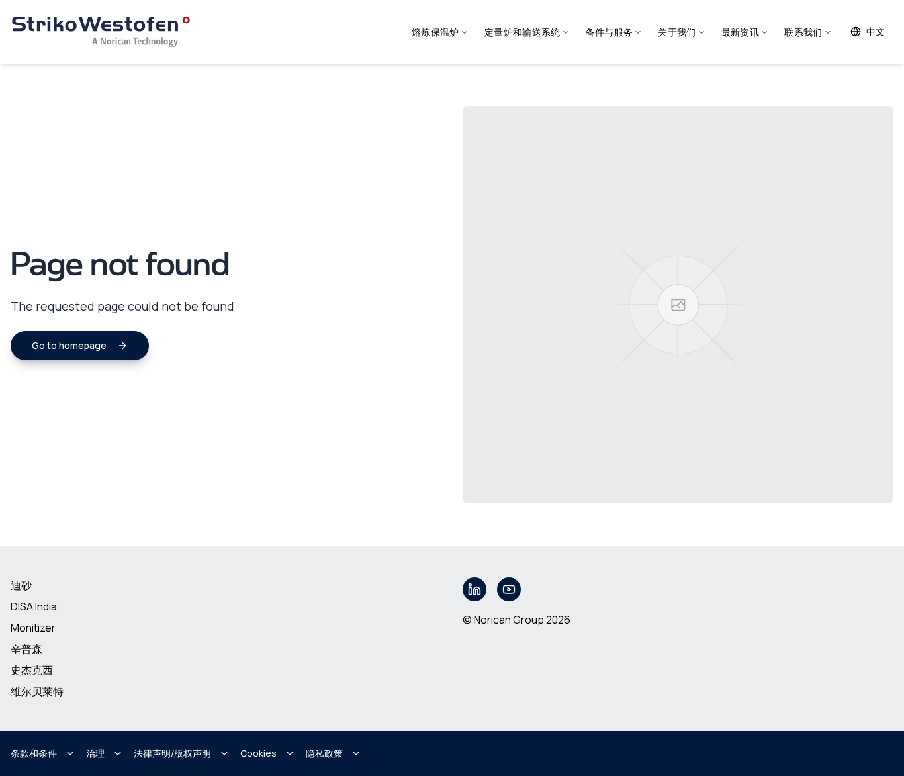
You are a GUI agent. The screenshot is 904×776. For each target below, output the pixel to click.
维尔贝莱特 (37, 691)
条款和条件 (34, 753)
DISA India (34, 606)
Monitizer (33, 627)
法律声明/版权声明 (172, 753)
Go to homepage (69, 345)
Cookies (258, 753)
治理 (95, 753)
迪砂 (21, 585)
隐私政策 (324, 753)
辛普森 (26, 649)
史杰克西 (32, 670)
